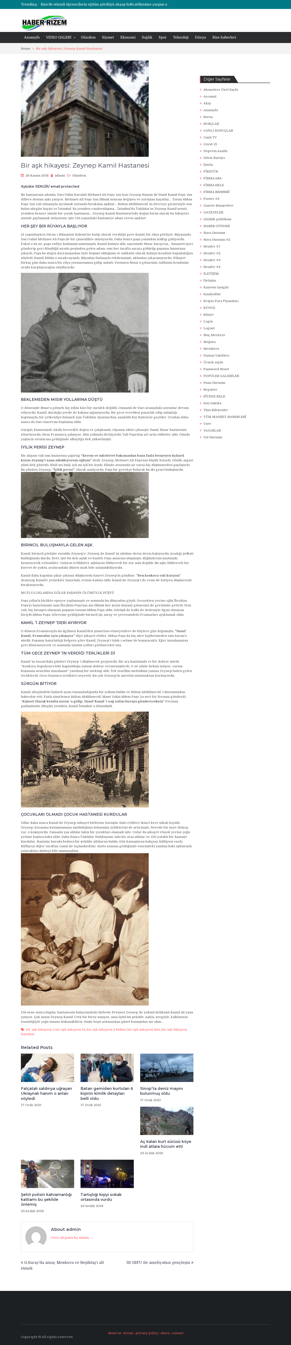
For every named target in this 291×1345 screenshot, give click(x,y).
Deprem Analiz (215, 151)
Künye (208, 314)
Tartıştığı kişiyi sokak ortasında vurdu (101, 1197)
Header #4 (211, 267)
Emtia (208, 165)
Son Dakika (212, 403)
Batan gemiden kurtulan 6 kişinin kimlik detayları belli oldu (107, 1093)
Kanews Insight (216, 287)
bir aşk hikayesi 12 (70, 1029)
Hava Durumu (214, 233)
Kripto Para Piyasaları (221, 301)
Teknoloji (181, 37)
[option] (105, 4)
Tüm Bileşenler (215, 410)
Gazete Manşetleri (218, 205)
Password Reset (216, 369)
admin (60, 175)
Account (209, 96)
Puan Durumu (214, 383)
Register (210, 389)
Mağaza (209, 342)
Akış (207, 103)
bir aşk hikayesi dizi (143, 1029)
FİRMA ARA (212, 178)
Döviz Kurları (214, 158)
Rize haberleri (224, 37)
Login (208, 321)
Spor (163, 37)
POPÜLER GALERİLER (221, 376)
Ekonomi (127, 37)
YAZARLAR (212, 430)
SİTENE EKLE (214, 396)
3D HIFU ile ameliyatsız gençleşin (158, 1262)
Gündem (88, 37)
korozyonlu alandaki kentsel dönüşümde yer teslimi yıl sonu (92, 4)
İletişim (209, 280)
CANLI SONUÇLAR (218, 130)
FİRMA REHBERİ (216, 192)
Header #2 (211, 253)
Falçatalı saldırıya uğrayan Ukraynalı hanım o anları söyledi (46, 1093)
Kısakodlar (212, 294)
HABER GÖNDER (216, 226)
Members (211, 349)
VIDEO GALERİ (58, 37)
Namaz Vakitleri (216, 355)
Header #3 (211, 260)
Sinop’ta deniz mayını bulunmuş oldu (161, 1091)
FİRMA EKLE (213, 185)
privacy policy (146, 1333)
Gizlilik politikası (217, 219)
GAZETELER (213, 212)
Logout (209, 328)
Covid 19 (210, 144)
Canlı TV (210, 137)
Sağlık (147, 37)
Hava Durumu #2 (216, 240)
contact (177, 1333)
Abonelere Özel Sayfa (220, 90)
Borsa (208, 117)
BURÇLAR (211, 124)
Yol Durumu (212, 437)
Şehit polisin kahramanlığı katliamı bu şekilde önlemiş (46, 1199)
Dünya (200, 37)
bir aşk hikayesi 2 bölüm (106, 1029)
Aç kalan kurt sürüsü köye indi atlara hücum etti (165, 1144)
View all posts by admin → (72, 1238)
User (207, 424)
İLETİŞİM (211, 274)
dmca (165, 1333)
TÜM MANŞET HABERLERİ (224, 417)
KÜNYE (209, 308)
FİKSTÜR (210, 171)
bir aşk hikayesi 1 (40, 1029)
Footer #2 (211, 199)
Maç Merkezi (214, 335)
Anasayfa (32, 37)
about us (114, 1333)
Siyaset (108, 37)
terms (128, 1333)
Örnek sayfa (213, 362)
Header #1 (211, 246)
